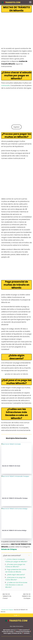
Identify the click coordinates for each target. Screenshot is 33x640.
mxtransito (5, 85)
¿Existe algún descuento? (16, 575)
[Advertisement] (16, 29)
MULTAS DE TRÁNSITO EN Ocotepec (26, 596)
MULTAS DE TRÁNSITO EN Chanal (7, 596)
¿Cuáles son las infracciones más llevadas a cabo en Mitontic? (16, 584)
